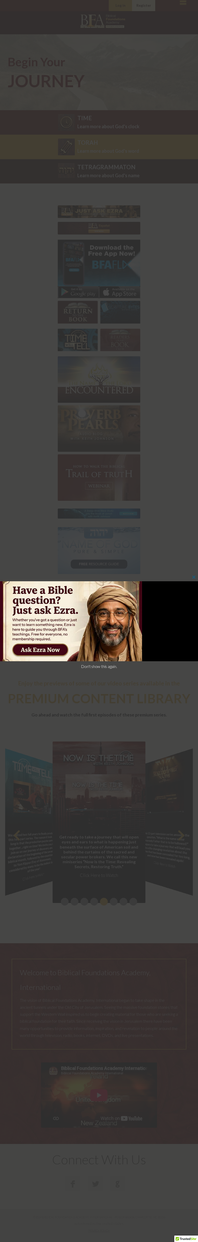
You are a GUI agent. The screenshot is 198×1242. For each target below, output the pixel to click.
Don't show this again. (99, 666)
